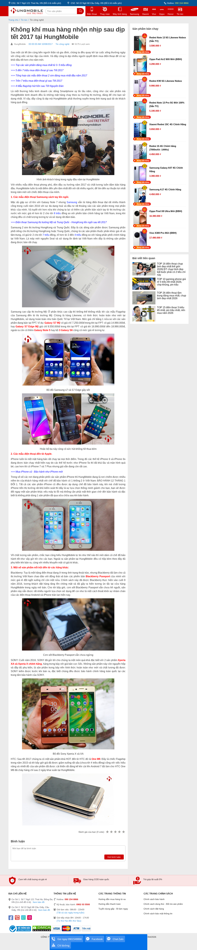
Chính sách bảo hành (154, 899)
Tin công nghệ (62, 44)
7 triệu (46, 235)
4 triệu (77, 235)
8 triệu (57, 213)
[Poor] (111, 832)
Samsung (72, 202)
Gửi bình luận (114, 857)
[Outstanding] (123, 832)
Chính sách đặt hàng (154, 909)
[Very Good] (119, 832)
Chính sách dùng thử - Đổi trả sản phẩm (163, 904)
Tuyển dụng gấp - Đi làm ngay (113, 909)
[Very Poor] (107, 832)
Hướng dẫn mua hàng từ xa (112, 899)
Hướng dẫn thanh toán (109, 904)
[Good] (115, 832)
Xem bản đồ (38, 902)
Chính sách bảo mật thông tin (158, 913)
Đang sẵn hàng (143, 52)
